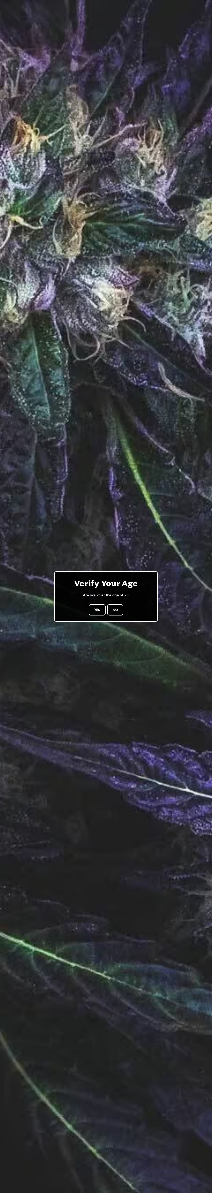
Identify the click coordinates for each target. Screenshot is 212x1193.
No (115, 610)
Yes (97, 610)
